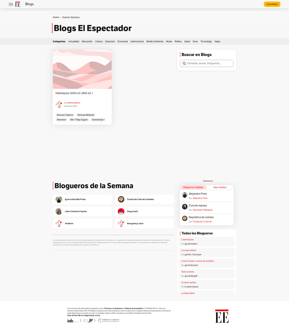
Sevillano (69, 223)
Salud (187, 41)
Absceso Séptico (65, 115)
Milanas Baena (73, 103)
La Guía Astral (187, 293)
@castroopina (191, 244)
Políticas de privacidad (133, 308)
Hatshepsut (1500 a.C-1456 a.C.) (74, 93)
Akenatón (61, 119)
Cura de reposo (198, 205)
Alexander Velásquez (203, 210)
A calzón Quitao (191, 287)
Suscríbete (272, 4)
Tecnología (206, 41)
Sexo (195, 41)
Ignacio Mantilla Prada (75, 199)
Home (56, 17)
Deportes (110, 41)
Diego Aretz (132, 211)
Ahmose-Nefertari (85, 115)
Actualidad (73, 41)
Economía (123, 41)
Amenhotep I (98, 119)
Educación (87, 41)
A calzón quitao (188, 282)
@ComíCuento (191, 265)
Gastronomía (137, 41)
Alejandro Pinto (198, 194)
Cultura (99, 41)
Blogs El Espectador (93, 28)
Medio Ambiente (154, 41)
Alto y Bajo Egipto (79, 119)
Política (178, 41)
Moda (169, 41)
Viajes (217, 41)
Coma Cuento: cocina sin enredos (197, 261)
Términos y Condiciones (113, 308)
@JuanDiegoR (191, 276)
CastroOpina (187, 239)
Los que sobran (188, 250)
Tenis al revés (187, 271)
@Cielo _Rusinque (193, 254)
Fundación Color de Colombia (202, 221)
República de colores (201, 217)
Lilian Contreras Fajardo (76, 211)
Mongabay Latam (135, 223)
